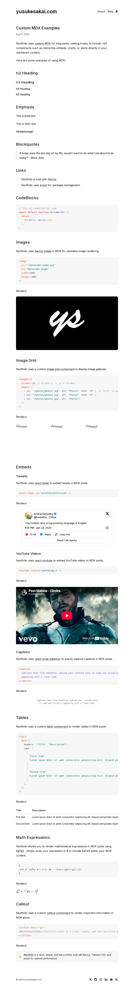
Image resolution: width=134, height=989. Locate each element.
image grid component (61, 369)
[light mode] (117, 11)
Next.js (52, 179)
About (101, 11)
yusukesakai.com (36, 11)
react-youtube (43, 560)
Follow (52, 517)
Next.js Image (43, 251)
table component (57, 726)
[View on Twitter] (107, 515)
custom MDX (43, 43)
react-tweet (42, 483)
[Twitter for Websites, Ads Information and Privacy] (107, 527)
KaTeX (20, 851)
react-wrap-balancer (48, 659)
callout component (58, 913)
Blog (110, 11)
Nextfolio (29, 954)
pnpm (43, 185)
